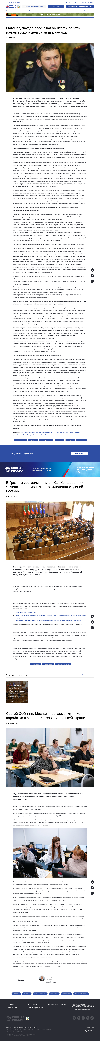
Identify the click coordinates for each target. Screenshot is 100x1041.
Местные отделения (49, 10)
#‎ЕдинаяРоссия (48, 664)
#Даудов (33, 440)
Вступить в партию (88, 10)
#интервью (70, 440)
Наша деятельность (33, 10)
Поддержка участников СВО (50, 14)
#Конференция (35, 664)
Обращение (56, 6)
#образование (54, 993)
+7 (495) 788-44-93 (83, 1006)
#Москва (16, 993)
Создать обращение (80, 453)
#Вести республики (20, 440)
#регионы (26, 993)
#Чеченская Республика (63, 664)
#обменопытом (66, 993)
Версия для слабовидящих (87, 2)
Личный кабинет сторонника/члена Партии (79, 6)
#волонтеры (59, 440)
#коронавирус (81, 440)
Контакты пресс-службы (36, 1008)
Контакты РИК (12, 1008)
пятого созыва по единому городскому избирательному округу (48, 620)
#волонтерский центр (46, 440)
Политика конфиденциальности (14, 1032)
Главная (8, 21)
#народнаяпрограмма (40, 993)
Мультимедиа (75, 10)
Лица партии (20, 10)
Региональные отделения (57, 1004)
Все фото (85, 675)
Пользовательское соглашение (14, 1031)
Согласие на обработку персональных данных (18, 1035)
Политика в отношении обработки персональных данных (21, 1034)
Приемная (62, 10)
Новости (25, 21)
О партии (8, 10)
